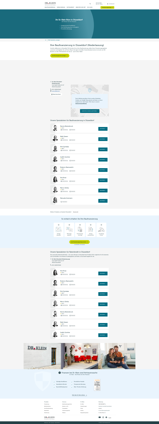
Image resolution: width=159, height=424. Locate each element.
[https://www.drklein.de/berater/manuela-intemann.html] (55, 200)
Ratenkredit (70, 7)
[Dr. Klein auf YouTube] (100, 417)
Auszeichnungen (83, 406)
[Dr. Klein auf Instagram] (103, 417)
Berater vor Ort (81, 7)
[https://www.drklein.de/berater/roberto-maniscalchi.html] (55, 169)
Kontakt (100, 408)
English (110, 417)
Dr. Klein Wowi (101, 413)
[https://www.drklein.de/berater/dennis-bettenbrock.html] (55, 128)
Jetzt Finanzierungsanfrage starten (78, 241)
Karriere (81, 410)
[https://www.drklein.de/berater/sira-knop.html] (55, 179)
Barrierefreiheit (57, 422)
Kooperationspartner (84, 412)
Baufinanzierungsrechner (67, 404)
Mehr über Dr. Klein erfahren (78, 395)
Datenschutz (46, 422)
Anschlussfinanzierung (48, 408)
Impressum (52, 422)
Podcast (63, 412)
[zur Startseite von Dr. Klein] (49, 417)
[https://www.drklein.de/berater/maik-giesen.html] (55, 138)
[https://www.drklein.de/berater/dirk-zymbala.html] (55, 148)
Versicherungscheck (66, 410)
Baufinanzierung (50, 7)
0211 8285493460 (56, 89)
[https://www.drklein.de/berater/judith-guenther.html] (55, 159)
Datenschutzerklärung (81, 103)
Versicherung (61, 7)
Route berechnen (57, 94)
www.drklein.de (56, 91)
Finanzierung (46, 404)
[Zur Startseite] (50, 3)
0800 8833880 (101, 404)
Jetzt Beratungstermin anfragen (59, 55)
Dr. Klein (89, 7)
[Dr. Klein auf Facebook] (107, 417)
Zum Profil (102, 128)
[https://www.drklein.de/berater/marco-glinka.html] (55, 189)
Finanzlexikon (65, 408)
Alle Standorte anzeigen (54, 40)
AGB (49, 422)
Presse (81, 408)
